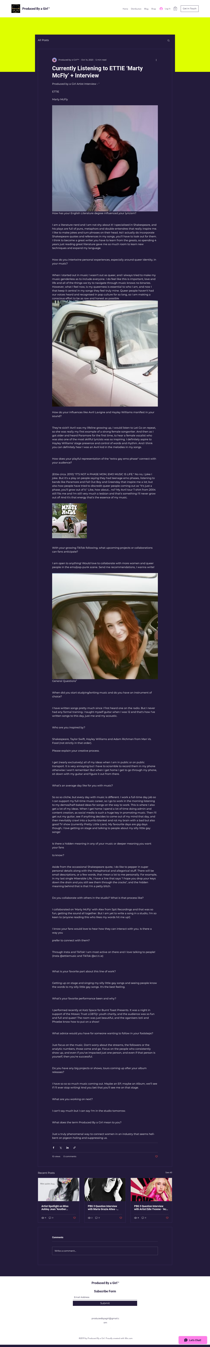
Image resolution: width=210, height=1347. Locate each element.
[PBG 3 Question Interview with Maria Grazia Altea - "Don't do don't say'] (105, 1189)
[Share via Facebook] (53, 1147)
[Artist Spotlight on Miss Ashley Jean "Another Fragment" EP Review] (58, 1189)
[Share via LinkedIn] (67, 1147)
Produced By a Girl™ (36, 8)
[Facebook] (100, 1328)
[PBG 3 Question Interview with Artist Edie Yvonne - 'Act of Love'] (151, 1189)
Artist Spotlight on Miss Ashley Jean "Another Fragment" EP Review (54, 1208)
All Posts (43, 40)
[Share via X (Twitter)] (60, 1147)
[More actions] (156, 60)
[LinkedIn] (109, 1328)
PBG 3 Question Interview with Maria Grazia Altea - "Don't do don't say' (102, 1208)
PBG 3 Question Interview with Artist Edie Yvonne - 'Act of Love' (150, 1208)
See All (168, 1172)
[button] (175, 8)
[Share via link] (74, 1147)
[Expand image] (69, 520)
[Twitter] (105, 1328)
